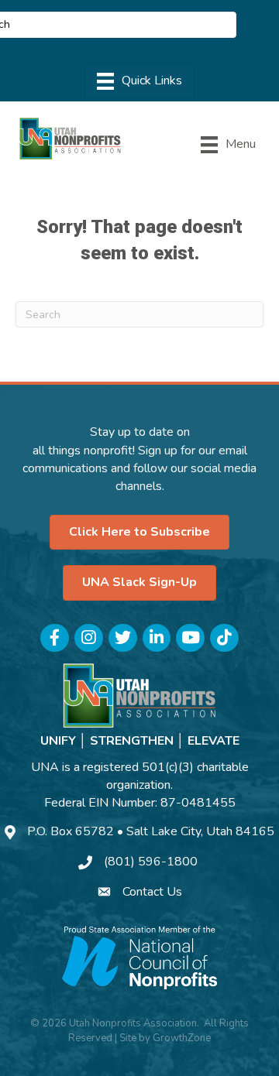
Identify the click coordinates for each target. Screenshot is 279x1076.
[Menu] (139, 81)
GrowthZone (182, 1038)
